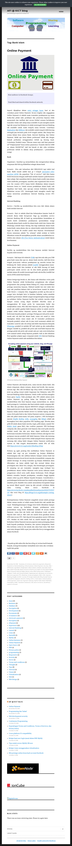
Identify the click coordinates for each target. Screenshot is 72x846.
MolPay (21, 419)
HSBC (40, 575)
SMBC (16, 582)
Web (50, 566)
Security (45, 566)
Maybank (17, 578)
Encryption (13, 620)
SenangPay (10, 582)
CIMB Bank (47, 571)
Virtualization (14, 674)
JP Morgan (30, 577)
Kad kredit (36, 577)
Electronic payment (12, 575)
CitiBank (9, 573)
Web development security (18, 716)
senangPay (33, 419)
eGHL (27, 419)
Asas (10, 601)
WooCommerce (38, 582)
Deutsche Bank (23, 573)
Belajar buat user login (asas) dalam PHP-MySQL (26, 738)
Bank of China (41, 569)
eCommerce (28, 564)
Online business (28, 566)
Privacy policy (14, 650)
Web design (13, 679)
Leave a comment (12, 584)
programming (14, 652)
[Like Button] (9, 558)
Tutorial (12, 669)
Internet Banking (19, 566)
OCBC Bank (38, 578)
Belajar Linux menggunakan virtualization (24, 748)
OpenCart (19, 580)
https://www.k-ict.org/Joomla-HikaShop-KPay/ (26, 446)
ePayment (48, 564)
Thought (12, 665)
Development (13, 611)
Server (11, 660)
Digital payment (33, 573)
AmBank (39, 567)
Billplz (44, 419)
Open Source (13, 645)
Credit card (15, 573)
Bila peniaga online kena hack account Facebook (26, 753)
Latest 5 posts (12, 833)
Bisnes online (29, 571)
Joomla (24, 577)
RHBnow (22, 130)
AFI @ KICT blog (17, 10)
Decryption (13, 608)
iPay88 (15, 419)
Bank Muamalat (15, 569)
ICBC (44, 575)
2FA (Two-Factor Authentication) (33, 238)
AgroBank (17, 567)
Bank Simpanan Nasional (14, 571)
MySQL (11, 638)
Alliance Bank (32, 567)
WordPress (47, 582)
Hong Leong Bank (33, 575)
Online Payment (19, 50)
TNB (32, 257)
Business (21, 564)
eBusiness (41, 573)
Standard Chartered (24, 582)
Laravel (11, 630)
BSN (42, 571)
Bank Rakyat (49, 569)
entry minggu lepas (35, 110)
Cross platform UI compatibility (20, 733)
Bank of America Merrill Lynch (28, 569)
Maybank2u (11, 130)
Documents (13, 613)
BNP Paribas (37, 571)
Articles (9, 829)
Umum (11, 672)
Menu (61, 12)
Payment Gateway (28, 580)
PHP (10, 647)
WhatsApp (10, 326)
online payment (11, 580)
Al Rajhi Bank (24, 567)
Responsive (13, 655)
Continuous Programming (18, 721)
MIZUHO (22, 578)
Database (12, 606)
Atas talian (45, 567)
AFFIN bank (10, 567)
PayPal (18, 397)
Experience (10, 566)
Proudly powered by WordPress (46, 841)
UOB (31, 582)
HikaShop (24, 575)
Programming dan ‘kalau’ (18, 711)
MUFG (32, 578)
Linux (11, 633)
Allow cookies (40, 4)
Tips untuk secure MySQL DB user (21, 743)
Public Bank (12, 426)
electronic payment (38, 564)
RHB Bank (48, 580)
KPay (41, 577)
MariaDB (12, 635)
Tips (10, 667)
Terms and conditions (17, 662)
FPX (40, 336)
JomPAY (35, 265)
